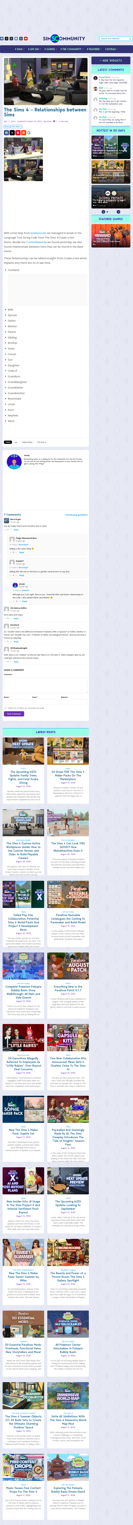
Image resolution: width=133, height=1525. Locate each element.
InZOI (23, 768)
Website (64, 697)
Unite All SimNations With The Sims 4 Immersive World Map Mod (68, 1420)
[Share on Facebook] (6, 132)
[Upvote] (5, 530)
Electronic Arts (23, 1055)
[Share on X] (12, 132)
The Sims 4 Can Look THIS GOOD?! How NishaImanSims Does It (68, 847)
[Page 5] (114, 211)
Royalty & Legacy (68, 1270)
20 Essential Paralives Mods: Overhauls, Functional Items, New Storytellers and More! (23, 1348)
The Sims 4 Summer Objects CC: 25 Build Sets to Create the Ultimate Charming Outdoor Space (23, 1422)
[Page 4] (112, 211)
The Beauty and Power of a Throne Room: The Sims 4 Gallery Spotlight (68, 1276)
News (7, 126)
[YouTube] (26, 38)
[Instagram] (6, 38)
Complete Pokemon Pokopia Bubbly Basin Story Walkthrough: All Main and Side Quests (23, 992)
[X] (11, 38)
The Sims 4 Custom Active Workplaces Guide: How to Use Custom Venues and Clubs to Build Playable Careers (23, 851)
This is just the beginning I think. (112, 112)
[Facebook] (2, 38)
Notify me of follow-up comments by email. (26, 708)
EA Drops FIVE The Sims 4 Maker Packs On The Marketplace (68, 775)
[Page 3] (110, 211)
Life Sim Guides (23, 983)
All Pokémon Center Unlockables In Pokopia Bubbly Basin (68, 1348)
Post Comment (14, 714)
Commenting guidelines (76, 515)
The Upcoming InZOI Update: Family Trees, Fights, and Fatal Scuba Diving (23, 777)
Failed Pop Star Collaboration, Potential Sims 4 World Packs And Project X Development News (23, 922)
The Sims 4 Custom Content (23, 1413)
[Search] (130, 39)
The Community (68, 840)
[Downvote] (10, 530)
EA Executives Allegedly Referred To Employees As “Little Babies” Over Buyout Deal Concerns (23, 1064)
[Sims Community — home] (64, 38)
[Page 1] (107, 211)
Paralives (23, 1341)
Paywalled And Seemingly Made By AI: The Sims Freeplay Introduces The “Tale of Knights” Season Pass (68, 1137)
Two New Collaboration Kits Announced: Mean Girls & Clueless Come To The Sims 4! (68, 1064)
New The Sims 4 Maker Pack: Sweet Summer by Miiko (23, 1276)
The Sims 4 (16, 126)
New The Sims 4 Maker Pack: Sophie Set (23, 1131)
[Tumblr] (21, 38)
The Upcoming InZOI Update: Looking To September (68, 1205)
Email (35, 697)
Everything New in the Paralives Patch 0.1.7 (68, 988)
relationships (27, 442)
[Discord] (16, 38)
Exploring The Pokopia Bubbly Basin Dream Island (68, 1489)
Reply (16, 530)
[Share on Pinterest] (18, 132)
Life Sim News (68, 912)
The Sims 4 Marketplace (23, 1270)
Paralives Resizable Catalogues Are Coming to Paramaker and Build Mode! (68, 918)
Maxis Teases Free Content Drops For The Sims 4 (23, 1489)
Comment (8, 674)
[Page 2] (109, 211)
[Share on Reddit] (23, 132)
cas (16, 442)
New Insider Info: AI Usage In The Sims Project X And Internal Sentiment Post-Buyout (23, 1207)
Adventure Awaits (23, 840)
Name (7, 697)
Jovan (48, 121)
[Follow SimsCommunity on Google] (29, 132)
